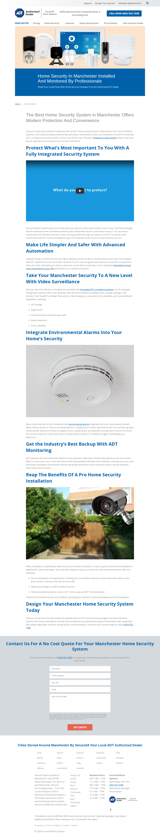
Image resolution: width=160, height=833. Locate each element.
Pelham (60, 763)
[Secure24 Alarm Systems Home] (36, 13)
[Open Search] (147, 3)
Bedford (119, 763)
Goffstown (41, 763)
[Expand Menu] (60, 23)
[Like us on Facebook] (110, 810)
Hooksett (80, 768)
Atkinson (40, 768)
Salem (59, 758)
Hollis (78, 763)
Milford (40, 758)
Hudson (99, 763)
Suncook (80, 753)
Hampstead (101, 758)
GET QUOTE (80, 727)
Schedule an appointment (105, 137)
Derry (39, 753)
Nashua (60, 753)
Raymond (100, 753)
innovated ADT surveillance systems (97, 289)
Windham (120, 758)
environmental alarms (78, 424)
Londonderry (62, 768)
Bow (118, 753)
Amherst (79, 758)
